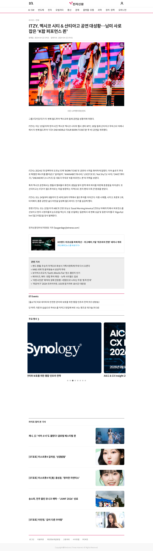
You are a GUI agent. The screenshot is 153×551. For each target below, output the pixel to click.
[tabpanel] (76, 350)
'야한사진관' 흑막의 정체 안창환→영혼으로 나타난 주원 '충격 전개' (62, 280)
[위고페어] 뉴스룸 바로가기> (68, 245)
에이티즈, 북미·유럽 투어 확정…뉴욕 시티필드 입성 (55, 276)
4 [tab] (75, 380)
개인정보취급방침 (53, 539)
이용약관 (40, 539)
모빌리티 (60, 10)
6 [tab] (80, 380)
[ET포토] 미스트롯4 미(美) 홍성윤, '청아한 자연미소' (54, 477)
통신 (69, 10)
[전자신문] (76, 3)
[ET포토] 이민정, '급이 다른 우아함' (46, 519)
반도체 (41, 10)
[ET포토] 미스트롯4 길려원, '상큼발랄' (47, 456)
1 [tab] (67, 380)
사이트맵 (76, 539)
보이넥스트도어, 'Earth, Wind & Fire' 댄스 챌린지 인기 (56, 273)
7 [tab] (82, 380)
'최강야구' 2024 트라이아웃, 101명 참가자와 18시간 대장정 (59, 283)
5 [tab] (77, 380)
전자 (50, 10)
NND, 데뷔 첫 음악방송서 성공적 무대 (49, 269)
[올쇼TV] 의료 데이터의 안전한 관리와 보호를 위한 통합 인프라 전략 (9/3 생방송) (64, 302)
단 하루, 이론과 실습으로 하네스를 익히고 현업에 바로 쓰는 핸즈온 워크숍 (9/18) (64, 307)
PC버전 (85, 539)
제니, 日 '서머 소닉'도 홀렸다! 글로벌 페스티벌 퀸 (52, 435)
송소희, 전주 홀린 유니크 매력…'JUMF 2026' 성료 (53, 498)
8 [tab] (85, 380)
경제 (77, 10)
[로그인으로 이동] (122, 3)
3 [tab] (72, 380)
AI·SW (31, 10)
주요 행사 (34, 319)
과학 (100, 10)
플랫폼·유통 (88, 10)
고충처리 (66, 539)
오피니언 (122, 10)
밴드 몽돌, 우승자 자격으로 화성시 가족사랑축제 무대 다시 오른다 (61, 266)
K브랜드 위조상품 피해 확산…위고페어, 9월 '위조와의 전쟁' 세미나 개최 (89, 242)
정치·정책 (110, 10)
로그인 (31, 539)
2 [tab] (70, 380)
